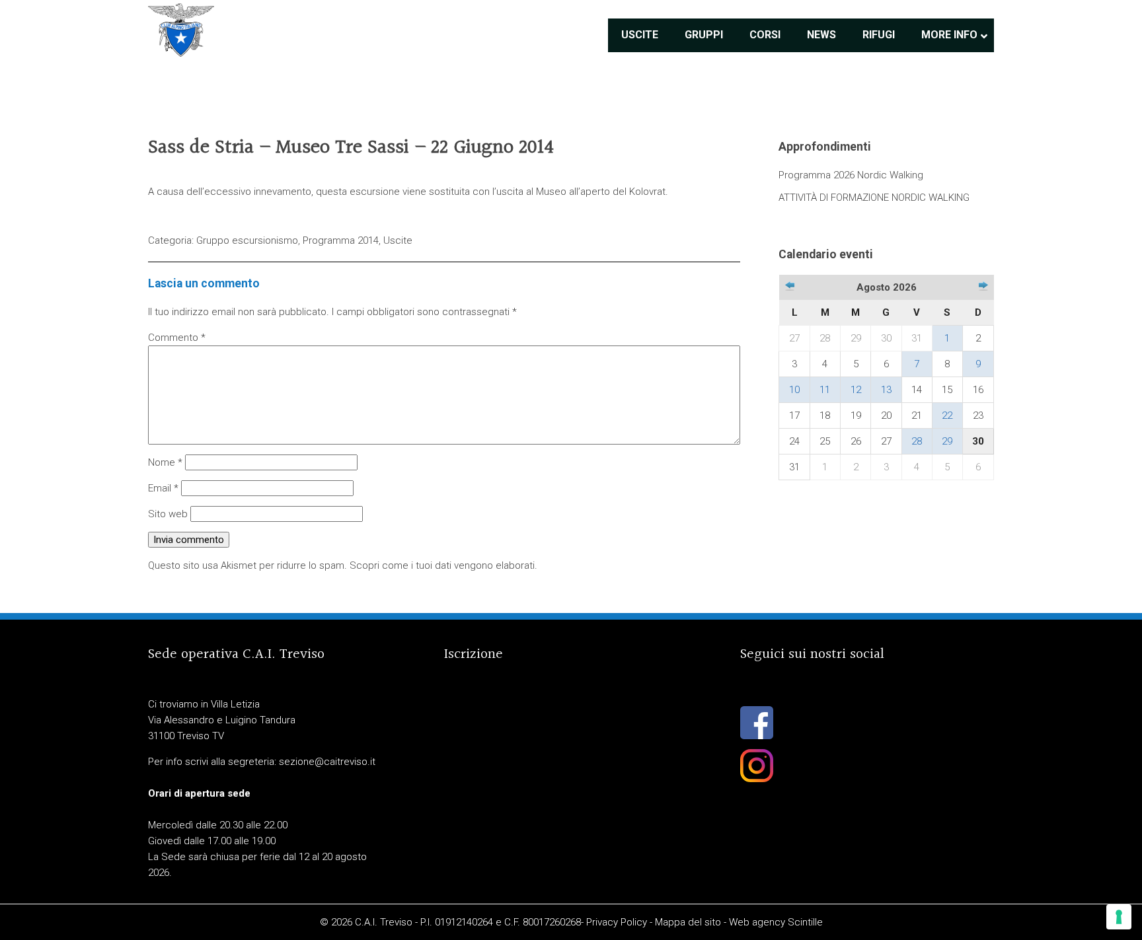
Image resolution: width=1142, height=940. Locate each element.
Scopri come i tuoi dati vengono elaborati (442, 565)
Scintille (805, 922)
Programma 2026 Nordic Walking (851, 175)
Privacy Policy (616, 922)
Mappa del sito (688, 922)
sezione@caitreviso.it (327, 762)
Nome (165, 462)
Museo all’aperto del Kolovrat (601, 192)
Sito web (168, 514)
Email (163, 488)
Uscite (397, 240)
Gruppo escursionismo (247, 240)
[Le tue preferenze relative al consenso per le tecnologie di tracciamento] (1118, 916)
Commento (177, 337)
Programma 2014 (341, 240)
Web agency (757, 922)
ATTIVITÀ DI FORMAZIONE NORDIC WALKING (874, 197)
